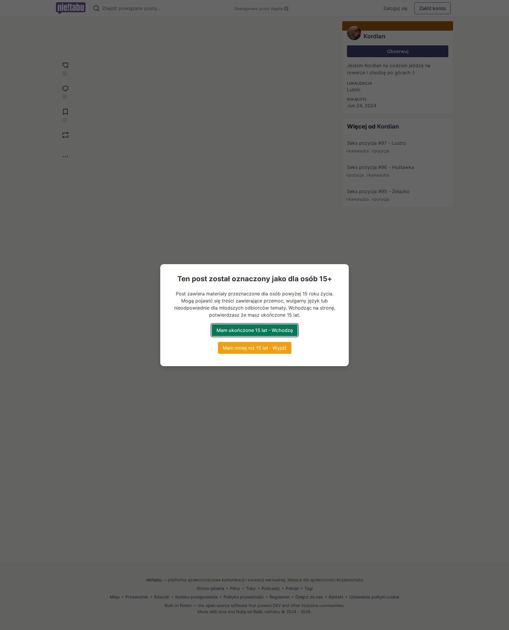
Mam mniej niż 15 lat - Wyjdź (255, 348)
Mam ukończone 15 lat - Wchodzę (255, 330)
